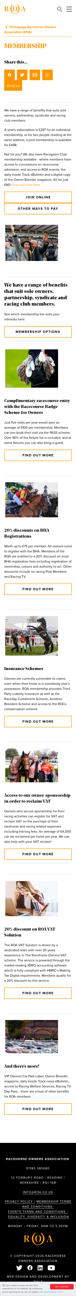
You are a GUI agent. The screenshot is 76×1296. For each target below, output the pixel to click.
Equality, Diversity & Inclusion (38, 1217)
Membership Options (38, 332)
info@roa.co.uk (38, 1192)
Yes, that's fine (62, 1286)
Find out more (38, 455)
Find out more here (26, 185)
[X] (19, 1268)
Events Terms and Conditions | (38, 1212)
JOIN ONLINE (38, 197)
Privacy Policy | (20, 1201)
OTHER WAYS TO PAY (38, 209)
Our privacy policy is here (51, 1292)
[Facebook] (30, 1268)
